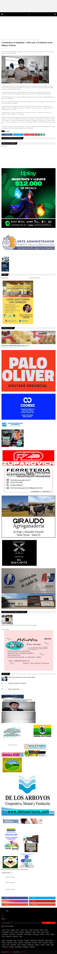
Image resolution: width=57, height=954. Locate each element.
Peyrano (3, 944)
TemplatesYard (11, 952)
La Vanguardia (20, 940)
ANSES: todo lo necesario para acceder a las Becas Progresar (22, 677)
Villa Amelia (11, 946)
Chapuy (42, 932)
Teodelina (42, 944)
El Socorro (42, 934)
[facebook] (14, 898)
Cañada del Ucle (28, 932)
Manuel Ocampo (33, 940)
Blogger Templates (23, 952)
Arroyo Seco (36, 930)
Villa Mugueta (25, 946)
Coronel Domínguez (27, 934)
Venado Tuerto (4, 946)
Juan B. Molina (9, 940)
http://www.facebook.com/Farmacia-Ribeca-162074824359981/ (14, 869)
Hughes (3, 940)
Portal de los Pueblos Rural (34, 277)
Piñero (8, 944)
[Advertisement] (28, 26)
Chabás (38, 932)
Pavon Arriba (35, 942)
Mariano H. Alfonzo (49, 940)
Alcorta (18, 930)
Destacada (10, 39)
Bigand (41, 930)
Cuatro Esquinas (36, 934)
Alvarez (22, 930)
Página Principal (4, 39)
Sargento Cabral (30, 944)
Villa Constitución (18, 946)
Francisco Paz (8, 936)
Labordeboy (27, 940)
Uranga (52, 944)
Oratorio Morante (28, 942)
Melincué (3, 942)
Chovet (47, 932)
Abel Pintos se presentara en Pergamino (17, 683)
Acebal (3, 930)
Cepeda (34, 932)
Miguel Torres (9, 942)
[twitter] (42, 898)
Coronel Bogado (19, 934)
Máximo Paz (20, 942)
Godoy (20, 936)
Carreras (11, 932)
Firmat (3, 936)
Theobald (47, 944)
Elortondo (47, 934)
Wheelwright (32, 946)
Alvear (26, 930)
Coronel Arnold (12, 934)
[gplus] (42, 904)
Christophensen (5, 934)
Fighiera (52, 934)
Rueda (19, 944)
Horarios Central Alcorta (14, 689)
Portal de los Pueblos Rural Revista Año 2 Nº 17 (15, 345)
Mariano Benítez (41, 940)
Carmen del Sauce (5, 932)
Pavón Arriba (45, 942)
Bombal (46, 930)
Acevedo (8, 930)
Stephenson (37, 944)
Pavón (40, 942)
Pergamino (51, 942)
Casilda (16, 932)
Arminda (31, 930)
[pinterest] (42, 901)
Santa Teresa (24, 944)
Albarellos (13, 930)
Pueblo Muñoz (13, 944)
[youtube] (14, 904)
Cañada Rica (21, 932)
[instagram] (14, 901)
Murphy (15, 942)
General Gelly (15, 936)
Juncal (15, 940)
